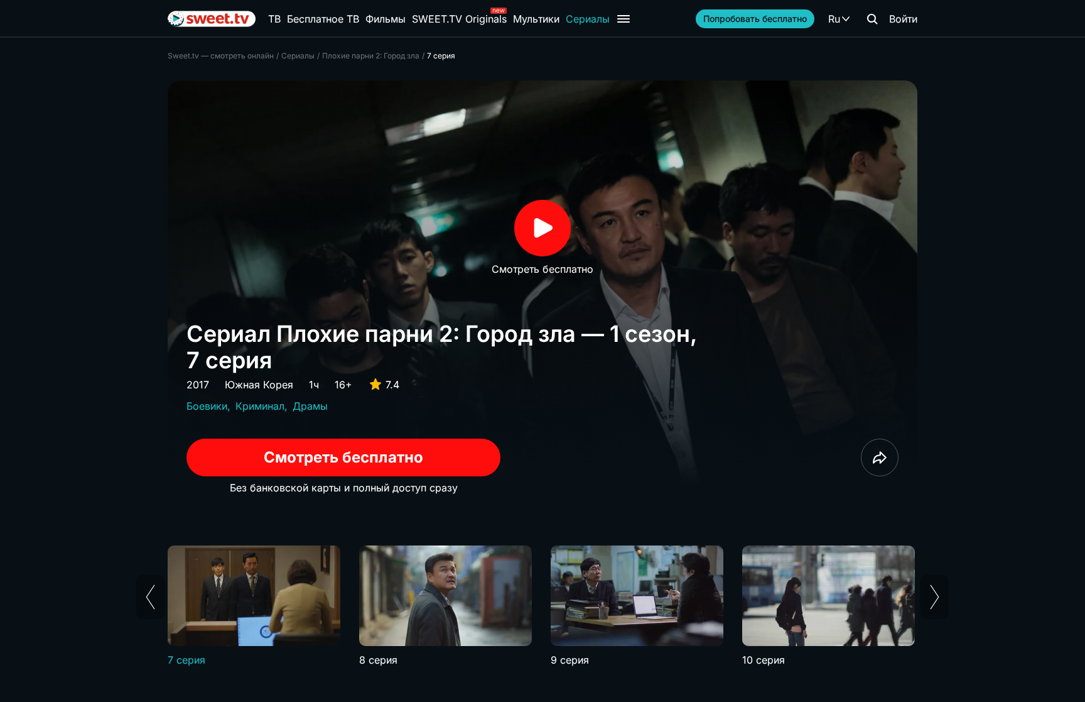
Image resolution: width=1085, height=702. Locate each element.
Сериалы (588, 19)
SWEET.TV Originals (459, 19)
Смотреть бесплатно (343, 457)
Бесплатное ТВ (323, 19)
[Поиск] (872, 19)
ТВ (274, 19)
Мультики (536, 19)
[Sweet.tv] (212, 19)
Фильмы (385, 19)
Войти (903, 19)
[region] (542, 606)
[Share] (880, 457)
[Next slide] (934, 597)
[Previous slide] (150, 597)
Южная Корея (259, 384)
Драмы (310, 406)
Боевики (206, 406)
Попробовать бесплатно (755, 18)
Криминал (259, 406)
